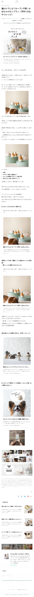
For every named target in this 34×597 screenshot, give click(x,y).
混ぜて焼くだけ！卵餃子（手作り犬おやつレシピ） (14, 506)
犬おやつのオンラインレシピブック (12, 18)
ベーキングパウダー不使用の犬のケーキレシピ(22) (22, 484)
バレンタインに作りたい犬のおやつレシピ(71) (11, 480)
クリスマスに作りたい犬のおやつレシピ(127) (10, 478)
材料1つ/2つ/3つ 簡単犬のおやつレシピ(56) (18, 483)
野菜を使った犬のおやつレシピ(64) (14, 481)
